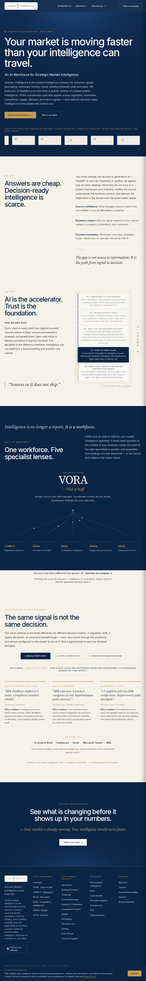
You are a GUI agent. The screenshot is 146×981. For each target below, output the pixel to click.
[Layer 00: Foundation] (138, 345)
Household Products (71, 909)
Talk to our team (130, 6)
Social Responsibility (128, 892)
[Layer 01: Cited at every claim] (138, 342)
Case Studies (96, 895)
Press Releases (97, 915)
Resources (97, 6)
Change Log (96, 905)
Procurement (111, 762)
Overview (37, 882)
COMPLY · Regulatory (43, 892)
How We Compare (98, 900)
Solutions (80, 6)
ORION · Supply (40, 910)
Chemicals (66, 894)
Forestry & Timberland (72, 904)
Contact (122, 897)
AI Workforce (64, 6)
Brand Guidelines (127, 902)
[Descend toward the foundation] (137, 351)
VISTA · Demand (40, 915)
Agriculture (67, 885)
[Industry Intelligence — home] (21, 6)
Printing (65, 928)
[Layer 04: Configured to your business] (138, 333)
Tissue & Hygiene (70, 938)
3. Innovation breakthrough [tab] (105, 656)
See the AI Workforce (20, 115)
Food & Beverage (70, 899)
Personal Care (68, 924)
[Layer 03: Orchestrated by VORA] (138, 336)
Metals (65, 914)
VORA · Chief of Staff (43, 887)
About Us (123, 882)
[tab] (103, 301)
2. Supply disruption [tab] (68, 656)
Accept (134, 973)
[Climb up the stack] (137, 326)
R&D (84, 762)
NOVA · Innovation (41, 897)
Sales (61, 762)
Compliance (71, 762)
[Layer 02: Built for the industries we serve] (138, 339)
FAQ (92, 910)
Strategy (96, 762)
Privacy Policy (89, 976)
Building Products (70, 890)
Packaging (67, 919)
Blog (92, 891)
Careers (122, 887)
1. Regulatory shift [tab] (35, 656)
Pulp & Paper (68, 933)
